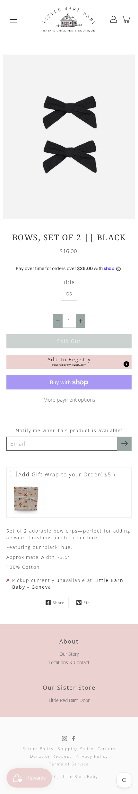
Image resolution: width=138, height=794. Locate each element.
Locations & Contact (69, 662)
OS (69, 294)
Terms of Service (69, 764)
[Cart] (126, 19)
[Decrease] (58, 321)
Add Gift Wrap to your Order (66, 474)
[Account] (113, 19)
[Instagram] (64, 738)
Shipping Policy (76, 748)
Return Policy (38, 748)
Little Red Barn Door (69, 700)
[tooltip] (126, 364)
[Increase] (80, 321)
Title (69, 282)
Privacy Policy (91, 756)
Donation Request (51, 756)
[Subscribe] (124, 444)
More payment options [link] (69, 399)
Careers (107, 748)
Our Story (69, 654)
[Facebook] (73, 738)
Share (59, 602)
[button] (69, 362)
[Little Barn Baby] (69, 19)
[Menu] (13, 19)
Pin (86, 602)
